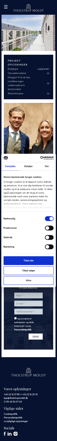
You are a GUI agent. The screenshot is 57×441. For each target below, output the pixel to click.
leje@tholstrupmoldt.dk (16, 397)
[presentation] (9, 33)
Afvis (28, 280)
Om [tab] (47, 166)
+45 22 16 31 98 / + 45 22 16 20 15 (21, 394)
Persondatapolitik (22, 329)
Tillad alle (29, 260)
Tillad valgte (28, 270)
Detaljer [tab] (28, 166)
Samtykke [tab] (10, 166)
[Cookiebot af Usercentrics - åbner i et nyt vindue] (41, 158)
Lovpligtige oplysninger (16, 421)
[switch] (49, 228)
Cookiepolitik (10, 413)
